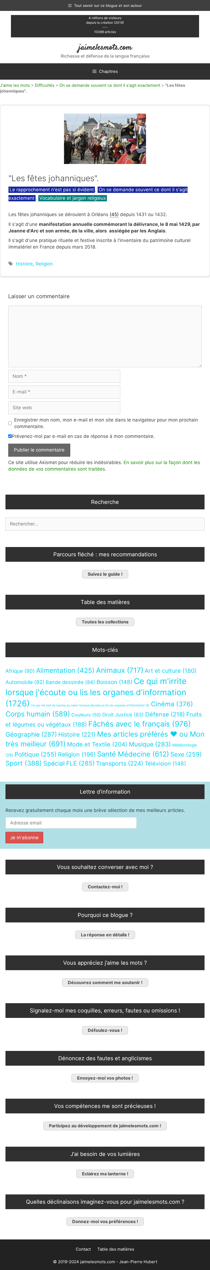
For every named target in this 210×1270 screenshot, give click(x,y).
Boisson (114, 682)
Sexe (186, 754)
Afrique (20, 671)
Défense (165, 714)
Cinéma (172, 704)
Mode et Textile (97, 744)
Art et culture (171, 670)
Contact (83, 1249)
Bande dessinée (70, 682)
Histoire (24, 264)
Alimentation (65, 670)
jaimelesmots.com (105, 47)
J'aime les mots (15, 85)
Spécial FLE (69, 763)
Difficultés (44, 85)
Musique (150, 744)
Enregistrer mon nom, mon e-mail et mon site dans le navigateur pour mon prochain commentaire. (106, 423)
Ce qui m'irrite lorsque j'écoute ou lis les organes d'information (95, 692)
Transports (119, 763)
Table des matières (115, 1249)
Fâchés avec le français (139, 723)
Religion (44, 264)
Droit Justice (123, 715)
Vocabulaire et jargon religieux (72, 198)
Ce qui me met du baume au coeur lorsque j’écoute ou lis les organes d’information (90, 705)
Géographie (31, 734)
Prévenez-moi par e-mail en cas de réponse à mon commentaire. (83, 436)
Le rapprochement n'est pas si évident (52, 189)
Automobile (24, 682)
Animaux (119, 670)
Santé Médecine (133, 754)
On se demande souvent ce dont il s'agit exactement (109, 85)
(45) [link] (114, 214)
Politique (35, 754)
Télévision (165, 763)
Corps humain (37, 714)
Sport (23, 763)
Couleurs (86, 715)
